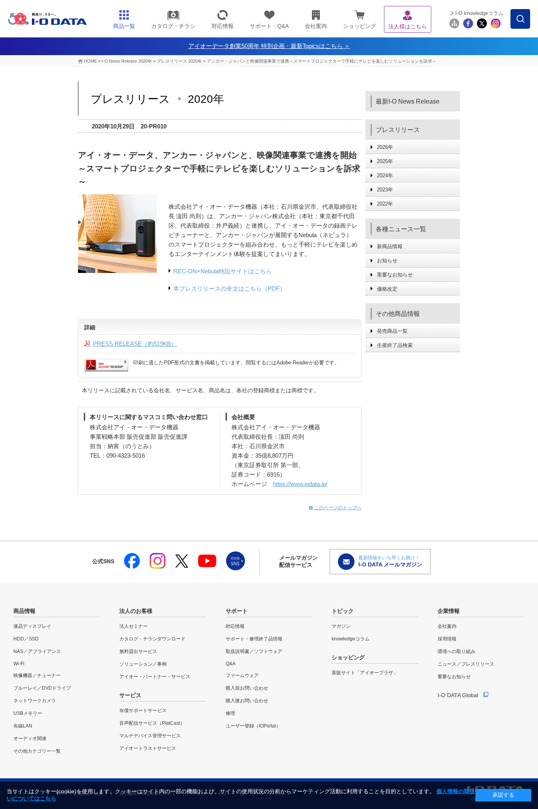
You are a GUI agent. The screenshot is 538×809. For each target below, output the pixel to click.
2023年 (385, 190)
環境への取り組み (456, 651)
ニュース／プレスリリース (466, 664)
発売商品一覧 (392, 331)
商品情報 (24, 611)
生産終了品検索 (395, 345)
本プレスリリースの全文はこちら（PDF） (229, 288)
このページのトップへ (338, 507)
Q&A (231, 663)
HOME (90, 61)
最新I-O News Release (408, 101)
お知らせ (387, 260)
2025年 (385, 161)
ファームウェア (242, 675)
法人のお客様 (135, 611)
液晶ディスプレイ (32, 626)
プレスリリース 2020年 (179, 61)
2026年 (385, 147)
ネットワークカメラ (34, 700)
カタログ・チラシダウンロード (152, 639)
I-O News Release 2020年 (127, 61)
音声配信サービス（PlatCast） (152, 723)
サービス (130, 695)
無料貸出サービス (138, 651)
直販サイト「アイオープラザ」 (365, 672)
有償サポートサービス (143, 710)
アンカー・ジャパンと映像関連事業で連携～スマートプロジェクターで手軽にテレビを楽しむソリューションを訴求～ (321, 61)
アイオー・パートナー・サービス (154, 676)
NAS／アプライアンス (37, 651)
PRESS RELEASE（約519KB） (135, 343)
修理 (230, 713)
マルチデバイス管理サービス (150, 735)
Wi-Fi (18, 663)
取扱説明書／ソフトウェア (254, 651)
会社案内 (447, 626)
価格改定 (387, 289)
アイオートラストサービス (147, 748)
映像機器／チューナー (37, 675)
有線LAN (22, 726)
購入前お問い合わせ (247, 688)
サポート (237, 611)
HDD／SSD (26, 639)
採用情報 (447, 639)
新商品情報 (390, 246)
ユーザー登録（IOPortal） (253, 726)
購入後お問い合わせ (247, 700)
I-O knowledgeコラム (479, 13)
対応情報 (235, 626)
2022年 (385, 204)
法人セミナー (133, 626)
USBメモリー (27, 713)
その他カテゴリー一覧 (37, 751)
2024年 (385, 175)
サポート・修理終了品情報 (254, 639)
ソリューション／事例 (143, 664)
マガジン (341, 626)
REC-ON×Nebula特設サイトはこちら (222, 271)
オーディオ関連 (29, 738)
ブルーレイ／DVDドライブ (42, 688)
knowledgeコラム (350, 639)
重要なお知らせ (395, 275)
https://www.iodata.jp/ (300, 484)
